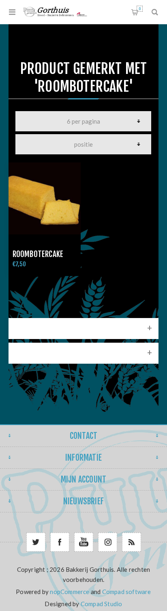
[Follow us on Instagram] (107, 542)
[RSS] (131, 542)
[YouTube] (83, 542)
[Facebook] (59, 542)
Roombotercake (38, 254)
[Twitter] (35, 542)
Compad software (126, 591)
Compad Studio (101, 603)
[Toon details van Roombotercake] (45, 198)
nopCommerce (69, 591)
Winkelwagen (140, 8)
